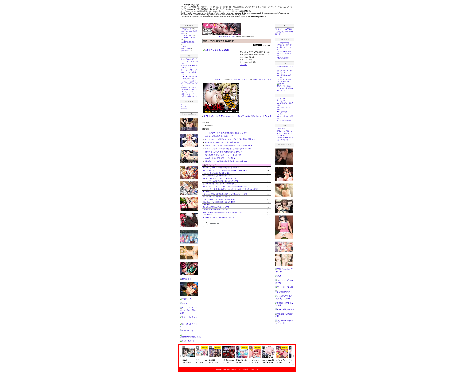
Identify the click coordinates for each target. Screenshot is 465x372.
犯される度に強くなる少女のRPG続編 (215, 210)
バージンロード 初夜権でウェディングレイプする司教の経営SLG (230, 139)
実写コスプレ (185, 51)
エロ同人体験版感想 (187, 42)
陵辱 (269, 79)
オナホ (183, 46)
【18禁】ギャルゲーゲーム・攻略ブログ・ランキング (285, 47)
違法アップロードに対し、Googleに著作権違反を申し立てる (285, 88)
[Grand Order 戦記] (268, 352)
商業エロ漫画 (185, 48)
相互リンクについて (187, 94)
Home (221, 36)
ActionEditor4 (281, 129)
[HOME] (188, 352)
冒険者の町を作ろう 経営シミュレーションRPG (223, 155)
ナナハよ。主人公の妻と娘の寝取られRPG (216, 173)
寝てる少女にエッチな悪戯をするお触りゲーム (218, 176)
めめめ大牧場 (213, 362)
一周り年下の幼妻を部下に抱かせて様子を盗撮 (253, 116)
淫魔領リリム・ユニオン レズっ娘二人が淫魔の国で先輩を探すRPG (225, 186)
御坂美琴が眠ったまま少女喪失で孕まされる (217, 197)
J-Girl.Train (206, 204)
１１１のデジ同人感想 (284, 120)
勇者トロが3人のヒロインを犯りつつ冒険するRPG (219, 178)
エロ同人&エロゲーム (230, 36)
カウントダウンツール (284, 79)
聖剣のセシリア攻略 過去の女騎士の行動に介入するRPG (221, 168)
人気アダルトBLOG (283, 58)
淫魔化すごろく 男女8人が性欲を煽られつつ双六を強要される (228, 145)
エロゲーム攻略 (186, 35)
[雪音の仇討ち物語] (242, 352)
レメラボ (280, 114)
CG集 (255, 79)
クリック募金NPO (283, 81)
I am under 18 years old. (257, 17)
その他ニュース (186, 29)
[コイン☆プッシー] (282, 352)
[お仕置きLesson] (228, 352)
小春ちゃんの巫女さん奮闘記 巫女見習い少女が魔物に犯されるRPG (225, 194)
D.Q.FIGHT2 (207, 191)
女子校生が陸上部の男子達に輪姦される (219, 116)
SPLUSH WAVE (267, 362)
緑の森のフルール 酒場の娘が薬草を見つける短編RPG (226, 161)
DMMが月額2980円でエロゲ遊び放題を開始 (222, 142)
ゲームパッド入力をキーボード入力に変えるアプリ (189, 83)
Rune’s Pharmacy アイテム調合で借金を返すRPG (219, 199)
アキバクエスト (282, 101)
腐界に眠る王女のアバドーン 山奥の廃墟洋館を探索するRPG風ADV (225, 170)
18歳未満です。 (246, 11)
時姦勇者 (212, 360)
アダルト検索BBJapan (284, 51)
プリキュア (262, 79)
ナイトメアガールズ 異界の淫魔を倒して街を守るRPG (226, 133)
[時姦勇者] (215, 352)
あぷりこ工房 (253, 362)
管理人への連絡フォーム (189, 96)
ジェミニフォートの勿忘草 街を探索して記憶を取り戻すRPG (228, 149)
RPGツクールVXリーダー (189, 70)
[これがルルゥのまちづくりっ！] (255, 352)
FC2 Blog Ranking (283, 43)
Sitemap (184, 109)
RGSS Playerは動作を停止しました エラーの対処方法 (189, 61)
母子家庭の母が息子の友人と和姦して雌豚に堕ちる (219, 184)
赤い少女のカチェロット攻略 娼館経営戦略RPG (218, 217)
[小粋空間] (280, 84)
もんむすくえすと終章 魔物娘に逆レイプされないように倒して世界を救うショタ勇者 (230, 189)
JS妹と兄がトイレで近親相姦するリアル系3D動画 (219, 202)
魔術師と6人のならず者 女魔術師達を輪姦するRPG (224, 152)
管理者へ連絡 (242, 369)
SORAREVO (186, 362)
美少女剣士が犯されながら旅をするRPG (216, 207)
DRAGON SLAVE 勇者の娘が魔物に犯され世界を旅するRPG (222, 212)
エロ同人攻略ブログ (232, 369)
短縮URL (218, 79)
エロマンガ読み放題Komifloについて (219, 136)
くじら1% (279, 362)
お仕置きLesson (228, 360)
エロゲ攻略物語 (282, 112)
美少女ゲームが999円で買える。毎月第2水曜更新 (284, 31)
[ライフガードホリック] (202, 352)
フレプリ (243, 65)
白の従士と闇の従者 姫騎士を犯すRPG (220, 158)
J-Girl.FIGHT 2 (207, 215)
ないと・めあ (281, 99)
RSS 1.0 (184, 104)
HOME (184, 360)
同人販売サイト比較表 (188, 87)
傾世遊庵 (239, 362)
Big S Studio (200, 362)
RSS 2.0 (184, 107)
